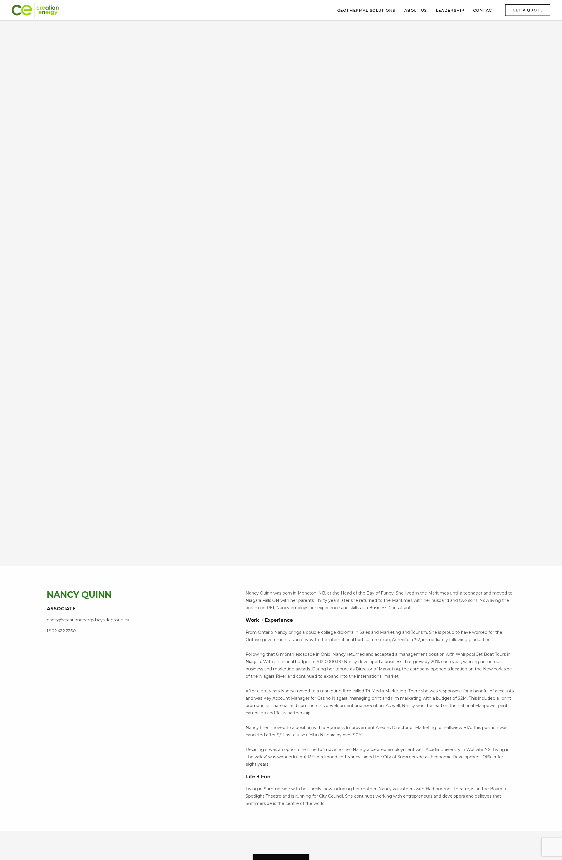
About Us (415, 10)
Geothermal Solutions (366, 10)
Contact (484, 10)
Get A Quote (528, 10)
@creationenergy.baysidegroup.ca (94, 619)
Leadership (450, 10)
